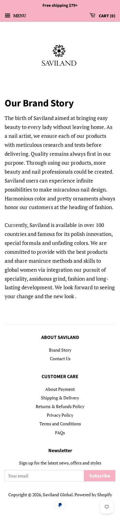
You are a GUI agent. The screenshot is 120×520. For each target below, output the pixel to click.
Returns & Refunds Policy (60, 406)
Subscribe (99, 476)
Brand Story (60, 350)
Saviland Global (58, 494)
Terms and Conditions (60, 424)
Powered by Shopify (93, 494)
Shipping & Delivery (60, 398)
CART (106, 16)
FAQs (60, 432)
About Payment (60, 389)
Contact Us (60, 358)
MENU (19, 16)
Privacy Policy (60, 415)
